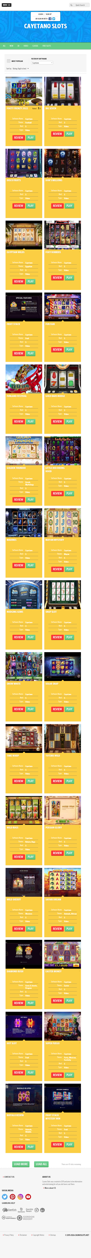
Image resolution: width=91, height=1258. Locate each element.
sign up (48, 14)
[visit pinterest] (12, 1197)
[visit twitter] (5, 1197)
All (4, 46)
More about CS (50, 1188)
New (11, 46)
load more (21, 1164)
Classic (35, 46)
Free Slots (47, 46)
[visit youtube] (28, 1197)
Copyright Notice (38, 1235)
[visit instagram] (20, 1197)
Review (18, 137)
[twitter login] (53, 18)
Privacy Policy (9, 1235)
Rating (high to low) (20, 68)
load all (41, 1164)
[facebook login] (50, 18)
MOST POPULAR (17, 61)
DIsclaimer (23, 1235)
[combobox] (42, 62)
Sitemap (53, 1235)
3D (18, 46)
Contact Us (9, 1177)
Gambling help (8, 1203)
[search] (71, 5)
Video (26, 46)
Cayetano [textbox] (35, 63)
